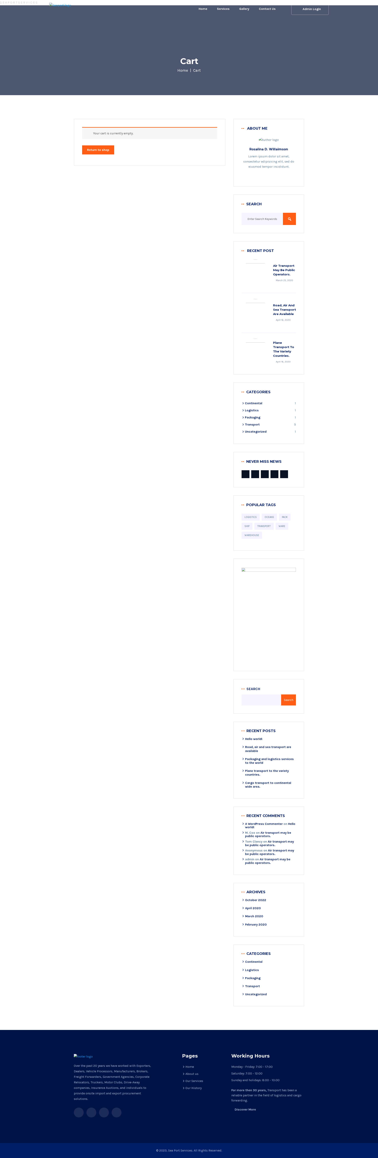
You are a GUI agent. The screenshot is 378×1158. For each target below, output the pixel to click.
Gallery (244, 9)
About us (191, 1074)
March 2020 (254, 916)
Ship (247, 526)
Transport (252, 424)
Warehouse (252, 535)
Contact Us (267, 9)
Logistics (252, 410)
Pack (285, 517)
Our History (193, 1088)
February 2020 (256, 924)
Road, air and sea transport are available (284, 309)
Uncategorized (256, 431)
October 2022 (255, 900)
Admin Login (312, 9)
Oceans (269, 517)
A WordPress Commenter (264, 824)
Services (223, 9)
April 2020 (253, 908)
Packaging (252, 417)
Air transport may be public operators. (284, 270)
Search (253, 689)
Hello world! (253, 739)
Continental (253, 403)
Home (203, 9)
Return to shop (98, 150)
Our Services (194, 1081)
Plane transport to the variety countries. (283, 349)
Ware (282, 526)
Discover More (245, 1109)
